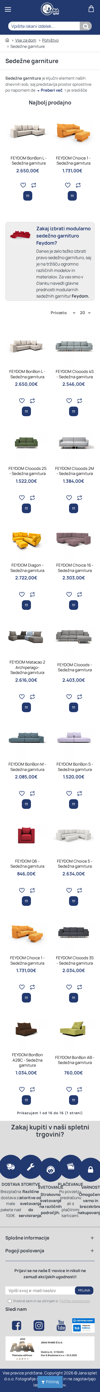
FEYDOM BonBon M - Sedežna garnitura (27, 767)
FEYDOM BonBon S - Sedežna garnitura (75, 767)
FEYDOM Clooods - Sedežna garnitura (74, 667)
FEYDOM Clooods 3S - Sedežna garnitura (75, 960)
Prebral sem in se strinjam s (51, 1301)
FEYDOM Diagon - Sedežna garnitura (27, 568)
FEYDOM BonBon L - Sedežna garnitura (29, 160)
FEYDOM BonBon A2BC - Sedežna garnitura (27, 1060)
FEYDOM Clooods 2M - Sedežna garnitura (74, 471)
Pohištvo (50, 40)
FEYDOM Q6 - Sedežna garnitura (27, 864)
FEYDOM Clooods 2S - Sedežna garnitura (27, 471)
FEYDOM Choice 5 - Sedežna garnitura (75, 864)
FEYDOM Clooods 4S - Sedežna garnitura (75, 374)
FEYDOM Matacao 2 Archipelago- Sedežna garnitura (27, 667)
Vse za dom (25, 40)
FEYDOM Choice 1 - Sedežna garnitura (73, 160)
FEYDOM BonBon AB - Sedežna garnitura (74, 1060)
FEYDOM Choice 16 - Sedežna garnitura (74, 568)
